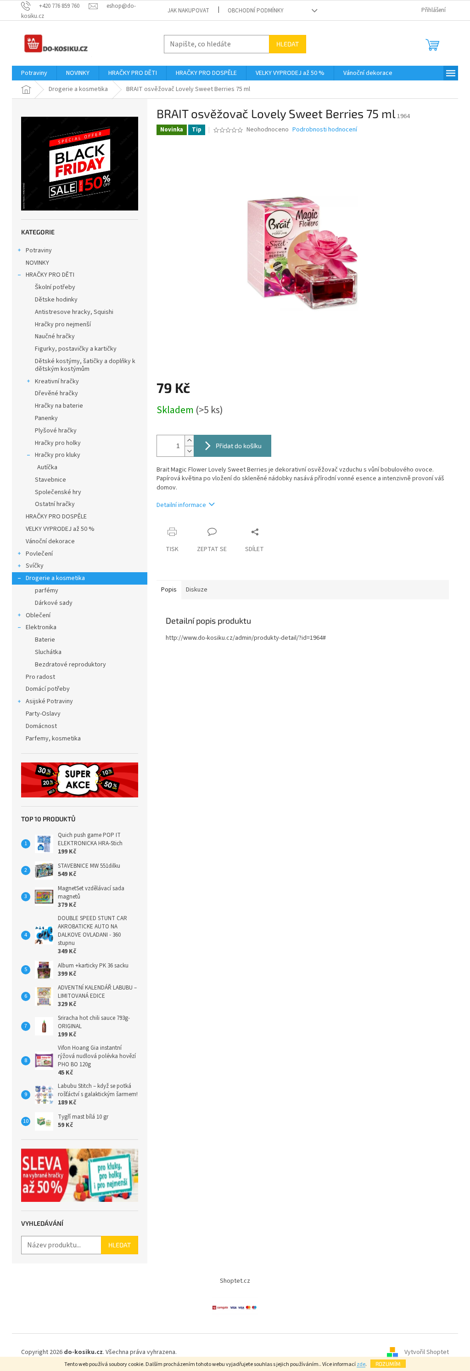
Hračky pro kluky (57, 455)
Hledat (287, 44)
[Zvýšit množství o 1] (189, 440)
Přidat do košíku (239, 445)
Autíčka (47, 467)
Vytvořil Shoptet (426, 1352)
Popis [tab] (169, 589)
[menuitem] (34, 73)
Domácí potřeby (48, 689)
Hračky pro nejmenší (63, 324)
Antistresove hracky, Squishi (74, 312)
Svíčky (35, 565)
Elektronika (41, 627)
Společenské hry (58, 492)
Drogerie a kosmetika (55, 578)
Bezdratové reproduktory (70, 664)
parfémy (46, 590)
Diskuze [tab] (196, 589)
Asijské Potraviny (49, 701)
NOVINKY (37, 262)
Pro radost (40, 677)
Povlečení (39, 553)
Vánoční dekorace (50, 541)
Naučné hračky (55, 336)
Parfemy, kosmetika (53, 738)
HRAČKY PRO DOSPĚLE (56, 516)
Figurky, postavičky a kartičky (76, 348)
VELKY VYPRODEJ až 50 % (60, 529)
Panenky (46, 418)
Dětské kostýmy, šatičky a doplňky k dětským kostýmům (85, 365)
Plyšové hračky (56, 430)
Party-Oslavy (43, 713)
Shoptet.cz (235, 1281)
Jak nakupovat (188, 10)
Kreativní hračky (57, 381)
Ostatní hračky (55, 504)
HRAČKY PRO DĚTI (50, 274)
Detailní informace (181, 505)
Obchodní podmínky (256, 10)
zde (361, 1364)
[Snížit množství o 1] (189, 451)
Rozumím (388, 1363)
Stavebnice (50, 479)
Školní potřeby (55, 287)
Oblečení (38, 615)
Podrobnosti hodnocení (324, 129)
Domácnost (42, 726)
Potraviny (39, 250)
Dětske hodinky (56, 299)
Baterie (45, 639)
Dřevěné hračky (56, 393)
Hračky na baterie (59, 405)
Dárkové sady (54, 603)
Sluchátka (48, 652)
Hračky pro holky (58, 443)
